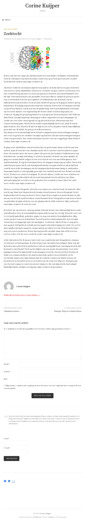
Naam (7, 364)
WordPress (37, 517)
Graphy (51, 517)
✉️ (13, 481)
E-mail (7, 372)
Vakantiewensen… (12, 311)
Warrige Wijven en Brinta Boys (67, 311)
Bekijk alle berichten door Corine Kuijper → (22, 295)
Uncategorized (11, 29)
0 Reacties (48, 39)
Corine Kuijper (42, 6)
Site (5, 379)
